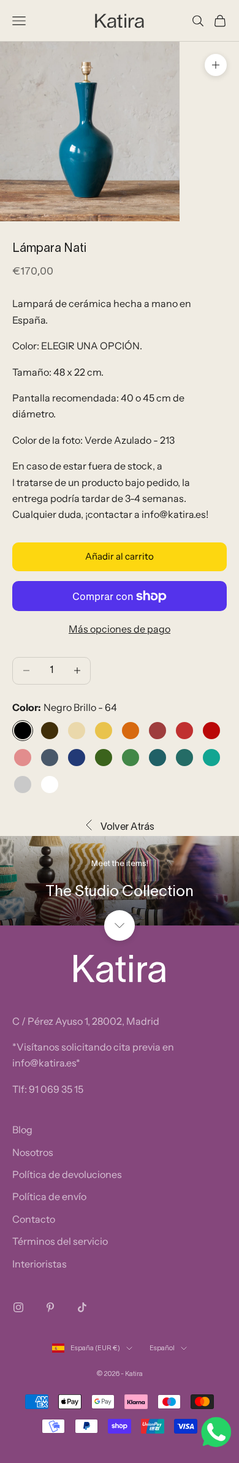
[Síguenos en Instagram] (18, 1307)
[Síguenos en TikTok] (82, 1307)
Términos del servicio (60, 1241)
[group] (119, 880)
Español (162, 1348)
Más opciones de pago (119, 629)
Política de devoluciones (67, 1174)
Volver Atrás (127, 827)
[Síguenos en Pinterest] (50, 1307)
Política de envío (49, 1196)
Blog (22, 1129)
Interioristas (39, 1264)
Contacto (33, 1219)
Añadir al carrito (119, 556)
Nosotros (32, 1152)
